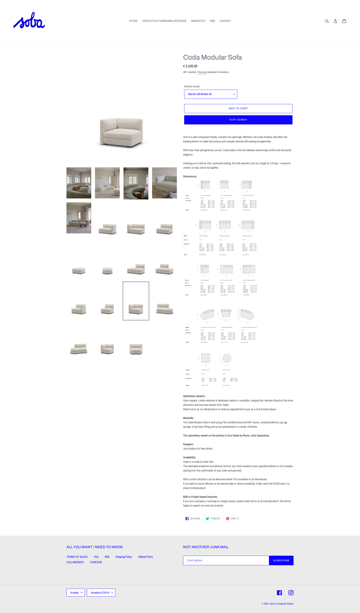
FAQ (96, 557)
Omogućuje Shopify (285, 603)
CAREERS (96, 562)
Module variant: (192, 86)
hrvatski (74, 592)
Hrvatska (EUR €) (100, 592)
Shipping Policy (124, 557)
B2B (107, 557)
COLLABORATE (75, 562)
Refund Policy (145, 557)
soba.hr (272, 603)
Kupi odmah (238, 119)
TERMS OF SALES (77, 557)
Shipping (201, 72)
